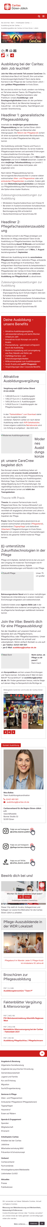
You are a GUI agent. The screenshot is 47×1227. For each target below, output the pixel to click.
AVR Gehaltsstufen (31, 422)
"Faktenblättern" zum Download (22, 414)
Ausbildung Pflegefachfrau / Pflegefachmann (23, 1040)
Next (13, 732)
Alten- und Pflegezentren (24, 178)
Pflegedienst (37, 524)
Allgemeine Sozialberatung (12, 1065)
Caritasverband (7, 1162)
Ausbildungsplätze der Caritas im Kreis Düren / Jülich (19, 28)
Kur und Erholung (8, 1080)
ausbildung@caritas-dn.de (24, 647)
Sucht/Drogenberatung (10, 1088)
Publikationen (7, 1187)
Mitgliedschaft (7, 1127)
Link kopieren (3, 50)
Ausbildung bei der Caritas (10, 25)
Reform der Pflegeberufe (27, 133)
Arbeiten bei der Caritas (11, 1140)
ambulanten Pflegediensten (12, 181)
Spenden (5, 1123)
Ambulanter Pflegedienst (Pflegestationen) (19, 1102)
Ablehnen (33, 1223)
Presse (4, 1183)
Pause (9, 732)
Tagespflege (19, 526)
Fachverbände (7, 1166)
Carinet (3, 55)
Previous (5, 732)
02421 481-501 (12, 799)
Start (12, 23)
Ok (42, 1223)
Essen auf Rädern (8, 1113)
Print (11, 50)
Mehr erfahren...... (21, 1224)
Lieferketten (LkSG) (9, 1173)
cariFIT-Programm (29, 364)
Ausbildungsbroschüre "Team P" (18, 991)
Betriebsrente (32, 425)
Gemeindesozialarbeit (10, 1073)
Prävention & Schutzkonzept (13, 1152)
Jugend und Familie (9, 1077)
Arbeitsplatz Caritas (23, 23)
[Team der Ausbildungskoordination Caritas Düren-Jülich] (23, 711)
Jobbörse (5, 1144)
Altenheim (6, 529)
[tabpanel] (23, 37)
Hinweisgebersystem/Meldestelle (15, 1169)
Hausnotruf (5, 1109)
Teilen (12, 55)
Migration (5, 1084)
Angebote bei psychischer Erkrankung (17, 1069)
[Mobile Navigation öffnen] (43, 16)
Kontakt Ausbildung (11, 745)
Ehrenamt (5, 1131)
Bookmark (7, 50)
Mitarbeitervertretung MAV (12, 1148)
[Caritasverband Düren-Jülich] (23, 7)
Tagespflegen (7, 1106)
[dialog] (24, 1213)
